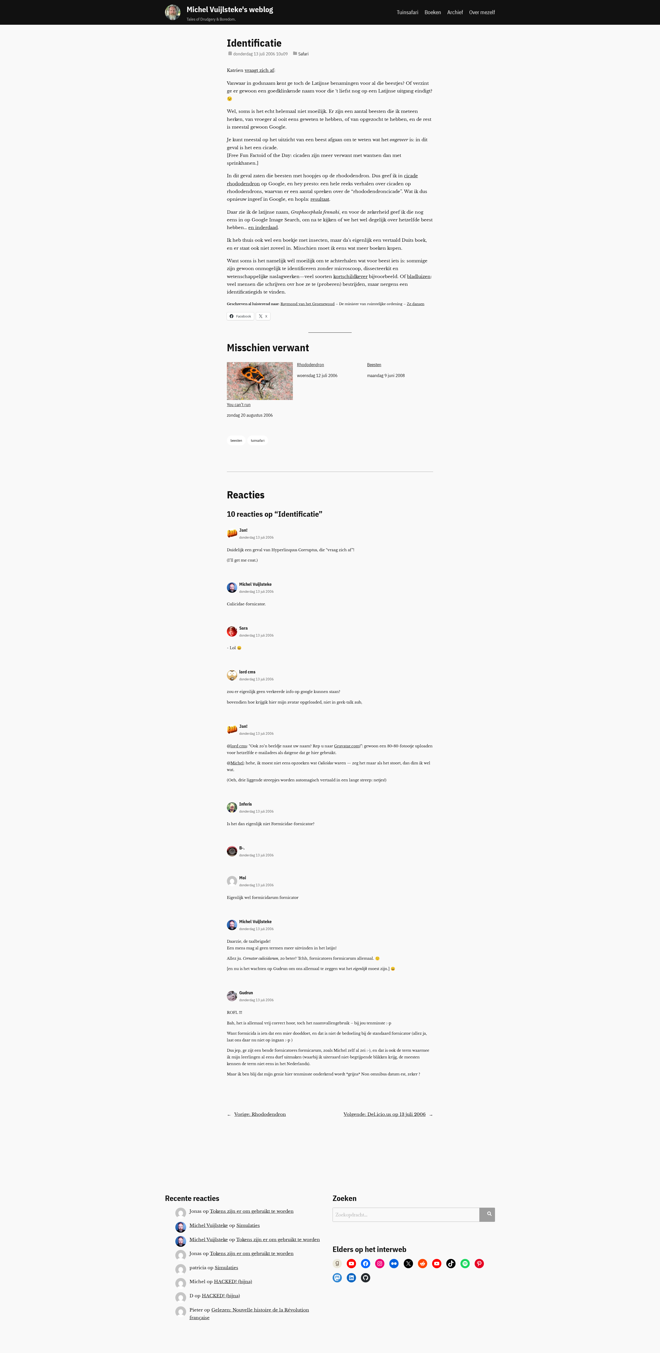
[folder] (295, 53)
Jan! (243, 530)
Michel (237, 763)
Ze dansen (415, 304)
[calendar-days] (230, 53)
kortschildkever (350, 276)
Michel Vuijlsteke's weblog (230, 9)
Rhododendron (310, 364)
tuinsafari (258, 440)
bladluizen (419, 276)
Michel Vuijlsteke (255, 584)
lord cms (247, 672)
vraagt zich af (259, 70)
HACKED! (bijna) (233, 1281)
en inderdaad (263, 227)
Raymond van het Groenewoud (307, 304)
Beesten (374, 364)
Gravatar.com (347, 746)
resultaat (319, 199)
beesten (236, 440)
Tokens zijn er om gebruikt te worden (252, 1211)
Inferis (245, 804)
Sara (243, 628)
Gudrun (246, 993)
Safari (303, 54)
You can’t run (239, 404)
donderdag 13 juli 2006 (256, 537)
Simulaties (248, 1225)
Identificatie (254, 43)
